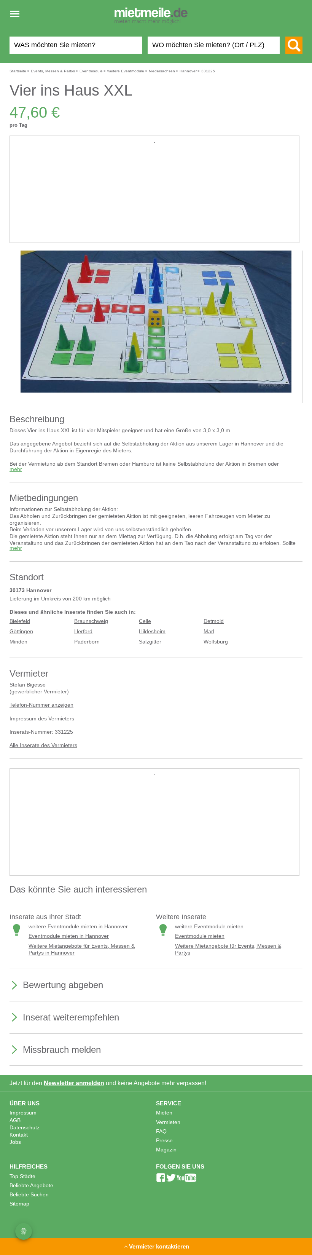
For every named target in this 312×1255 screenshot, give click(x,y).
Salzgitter (150, 642)
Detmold (214, 621)
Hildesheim (152, 631)
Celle (145, 621)
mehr (16, 469)
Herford (83, 631)
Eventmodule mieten (199, 936)
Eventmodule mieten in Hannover (69, 936)
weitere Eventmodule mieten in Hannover (78, 926)
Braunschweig (91, 621)
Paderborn (87, 642)
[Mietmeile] (151, 16)
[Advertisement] (154, 197)
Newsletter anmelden (74, 1083)
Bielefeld (20, 621)
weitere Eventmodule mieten (209, 926)
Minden (18, 642)
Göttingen (21, 631)
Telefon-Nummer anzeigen (41, 705)
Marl (209, 631)
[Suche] (293, 45)
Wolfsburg (216, 642)
